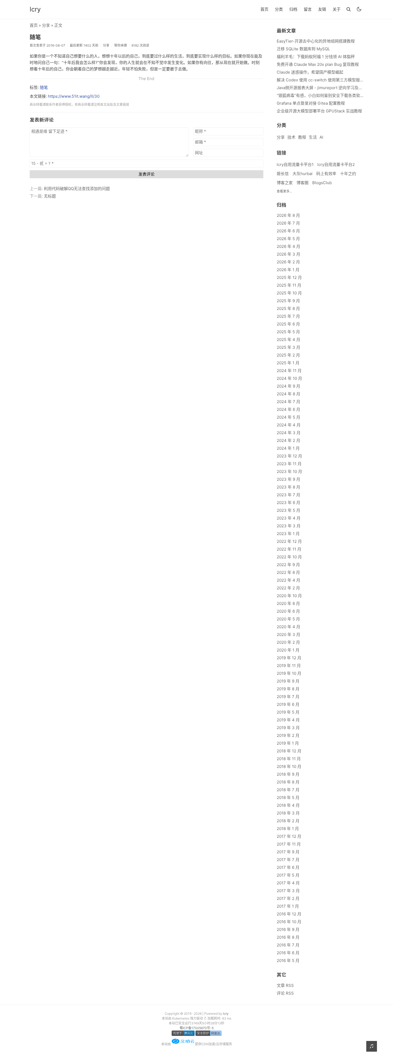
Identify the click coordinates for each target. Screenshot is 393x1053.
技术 (291, 137)
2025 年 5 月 (288, 331)
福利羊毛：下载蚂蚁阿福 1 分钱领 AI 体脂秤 (316, 56)
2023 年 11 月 (289, 463)
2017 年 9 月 (288, 851)
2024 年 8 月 (288, 393)
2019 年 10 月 (289, 673)
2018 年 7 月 (288, 789)
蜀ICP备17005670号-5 (197, 1028)
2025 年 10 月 (289, 293)
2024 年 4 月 (288, 424)
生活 (313, 137)
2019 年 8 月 (288, 688)
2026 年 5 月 (288, 238)
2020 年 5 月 (288, 619)
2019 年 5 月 (288, 712)
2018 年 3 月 (288, 813)
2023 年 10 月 (289, 471)
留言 (308, 9)
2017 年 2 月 (288, 898)
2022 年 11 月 (289, 549)
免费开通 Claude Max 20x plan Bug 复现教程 (318, 64)
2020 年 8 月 (288, 603)
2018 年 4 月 (288, 805)
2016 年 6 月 (288, 952)
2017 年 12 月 (289, 836)
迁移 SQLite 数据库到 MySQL (303, 48)
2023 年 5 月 (288, 510)
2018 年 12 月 (289, 750)
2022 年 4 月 (288, 580)
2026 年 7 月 (288, 223)
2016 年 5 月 (288, 960)
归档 (293, 9)
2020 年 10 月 (289, 595)
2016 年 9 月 (288, 929)
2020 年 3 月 (288, 634)
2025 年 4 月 (288, 339)
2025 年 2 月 (288, 355)
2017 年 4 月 (288, 882)
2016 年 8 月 (288, 937)
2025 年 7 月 (288, 316)
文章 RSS (285, 985)
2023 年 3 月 (288, 525)
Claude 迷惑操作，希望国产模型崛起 (310, 72)
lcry (35, 9)
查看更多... (284, 191)
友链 (322, 9)
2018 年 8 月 (288, 782)
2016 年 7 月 (288, 945)
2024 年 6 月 (288, 409)
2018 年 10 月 (289, 766)
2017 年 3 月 (288, 890)
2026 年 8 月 (288, 215)
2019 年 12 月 (289, 657)
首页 (264, 9)
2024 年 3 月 (288, 432)
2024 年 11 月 (289, 370)
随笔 (35, 37)
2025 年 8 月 (288, 308)
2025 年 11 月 (289, 285)
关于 (337, 9)
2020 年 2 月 (288, 642)
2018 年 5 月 (288, 797)
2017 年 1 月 (288, 906)
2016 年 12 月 (289, 913)
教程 (302, 137)
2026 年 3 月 (288, 254)
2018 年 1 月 (288, 828)
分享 (46, 25)
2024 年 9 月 (288, 386)
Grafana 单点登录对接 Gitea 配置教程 (311, 103)
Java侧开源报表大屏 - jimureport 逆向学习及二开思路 (320, 87)
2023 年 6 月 (288, 502)
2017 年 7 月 (288, 859)
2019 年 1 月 (288, 743)
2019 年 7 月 (288, 696)
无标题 (50, 196)
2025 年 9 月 (288, 300)
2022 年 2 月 (288, 587)
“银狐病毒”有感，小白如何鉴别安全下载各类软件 (320, 95)
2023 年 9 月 (288, 479)
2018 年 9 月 (288, 774)
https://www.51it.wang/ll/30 (73, 96)
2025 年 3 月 (288, 347)
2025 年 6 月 (288, 324)
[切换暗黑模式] (359, 9)
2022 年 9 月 (288, 564)
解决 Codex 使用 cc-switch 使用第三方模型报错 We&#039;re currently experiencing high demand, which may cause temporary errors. (320, 79)
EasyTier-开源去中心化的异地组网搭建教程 (316, 41)
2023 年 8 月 (288, 487)
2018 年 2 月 (288, 820)
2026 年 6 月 (288, 230)
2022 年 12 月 (289, 541)
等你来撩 (120, 45)
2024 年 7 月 (288, 401)
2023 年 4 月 (288, 518)
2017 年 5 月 (288, 875)
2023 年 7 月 (288, 494)
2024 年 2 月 (288, 440)
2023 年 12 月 (289, 456)
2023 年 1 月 (288, 533)
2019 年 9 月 (288, 681)
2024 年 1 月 (288, 448)
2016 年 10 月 (289, 921)
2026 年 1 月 (288, 269)
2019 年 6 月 (288, 704)
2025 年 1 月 (288, 362)
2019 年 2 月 (288, 735)
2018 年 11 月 (289, 758)
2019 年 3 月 (288, 727)
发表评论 (146, 174)
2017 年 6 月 (288, 867)
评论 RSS (285, 993)
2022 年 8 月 (288, 572)
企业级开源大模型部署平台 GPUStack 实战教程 (319, 110)
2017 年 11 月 (289, 844)
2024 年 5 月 (288, 417)
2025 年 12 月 (289, 277)
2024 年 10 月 (289, 378)
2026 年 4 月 (288, 246)
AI (321, 137)
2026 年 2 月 (288, 261)
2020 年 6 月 (288, 611)
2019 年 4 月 (288, 719)
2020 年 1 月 (288, 650)
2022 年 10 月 (289, 556)
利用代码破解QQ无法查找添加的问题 (77, 188)
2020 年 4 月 (288, 626)
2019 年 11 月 (289, 665)
